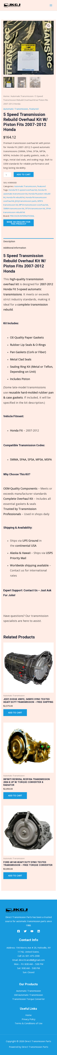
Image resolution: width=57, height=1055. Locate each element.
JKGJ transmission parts (26, 201)
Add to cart (24, 174)
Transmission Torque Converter (28, 998)
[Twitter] (25, 931)
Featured (33, 108)
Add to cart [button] (15, 712)
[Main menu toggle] (51, 5)
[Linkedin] (38, 931)
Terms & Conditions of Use (28, 1023)
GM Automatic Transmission (28, 994)
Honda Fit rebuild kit (15, 197)
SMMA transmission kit (13, 208)
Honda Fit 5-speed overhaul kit (23, 190)
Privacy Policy (28, 1019)
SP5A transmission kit (35, 208)
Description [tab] (9, 241)
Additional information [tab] (14, 247)
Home (6, 96)
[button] (48, 25)
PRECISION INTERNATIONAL (22, 216)
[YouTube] (32, 931)
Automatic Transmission (22, 96)
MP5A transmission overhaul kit (33, 204)
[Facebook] (18, 931)
